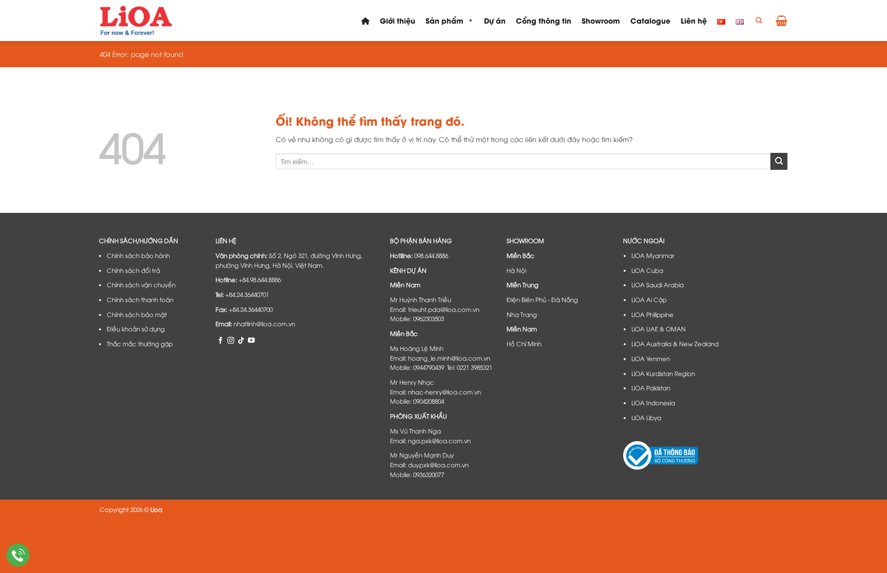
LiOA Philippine (652, 314)
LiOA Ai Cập (649, 299)
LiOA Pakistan (650, 388)
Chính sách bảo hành (138, 255)
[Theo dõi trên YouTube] (251, 340)
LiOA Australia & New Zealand (675, 344)
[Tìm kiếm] (759, 21)
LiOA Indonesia (653, 403)
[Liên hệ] (18, 555)
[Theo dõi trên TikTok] (241, 340)
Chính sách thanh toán (140, 299)
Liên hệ (694, 20)
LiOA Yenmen (650, 358)
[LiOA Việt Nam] (137, 20)
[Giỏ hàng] (781, 20)
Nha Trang (522, 314)
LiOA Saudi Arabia (657, 285)
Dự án (495, 20)
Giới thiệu (397, 20)
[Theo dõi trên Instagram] (230, 340)
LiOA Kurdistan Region (663, 373)
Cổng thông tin (543, 20)
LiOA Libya (646, 417)
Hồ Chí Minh (524, 344)
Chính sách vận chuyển (141, 285)
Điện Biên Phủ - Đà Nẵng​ (542, 299)
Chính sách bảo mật (137, 314)
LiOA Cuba (647, 270)
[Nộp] (778, 161)
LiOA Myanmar (652, 255)
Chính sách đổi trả (133, 270)
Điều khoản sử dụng (136, 329)
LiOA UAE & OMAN (658, 329)
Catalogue (650, 20)
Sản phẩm (445, 20)
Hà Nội (516, 270)
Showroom (601, 20)
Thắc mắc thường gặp (140, 344)
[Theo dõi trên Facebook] (220, 340)
